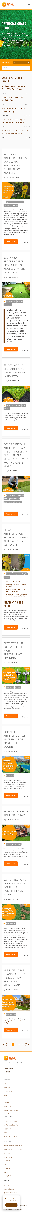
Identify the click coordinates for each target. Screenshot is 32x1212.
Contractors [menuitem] (7, 1114)
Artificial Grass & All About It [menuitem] (12, 1110)
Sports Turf (10, 776)
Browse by (5, 62)
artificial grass (16, 405)
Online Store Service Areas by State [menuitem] (14, 1149)
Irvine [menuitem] (5, 1164)
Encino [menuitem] (6, 1172)
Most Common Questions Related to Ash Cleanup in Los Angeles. (16, 595)
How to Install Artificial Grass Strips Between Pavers (15, 132)
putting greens (11, 301)
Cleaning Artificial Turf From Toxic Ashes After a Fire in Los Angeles (16, 537)
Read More (10, 242)
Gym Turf (18, 687)
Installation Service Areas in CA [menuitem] (13, 1146)
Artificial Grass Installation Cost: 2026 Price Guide (14, 87)
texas (24, 405)
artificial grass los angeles (12, 499)
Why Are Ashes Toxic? (13, 582)
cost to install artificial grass (12, 502)
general (8, 844)
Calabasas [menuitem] (7, 1161)
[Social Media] (6, 1063)
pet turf (8, 405)
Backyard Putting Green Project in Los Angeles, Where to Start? (14, 265)
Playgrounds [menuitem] (7, 1129)
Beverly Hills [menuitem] (7, 1176)
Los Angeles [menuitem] (7, 1153)
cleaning (15, 205)
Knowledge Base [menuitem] (9, 1091)
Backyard (20, 202)
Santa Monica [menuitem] (8, 1157)
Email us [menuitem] (6, 1185)
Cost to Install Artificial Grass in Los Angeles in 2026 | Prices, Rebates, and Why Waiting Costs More (16, 455)
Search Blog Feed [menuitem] (9, 1106)
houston (6, 409)
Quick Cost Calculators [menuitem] (10, 1193)
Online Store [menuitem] (7, 1087)
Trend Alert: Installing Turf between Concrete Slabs (14, 121)
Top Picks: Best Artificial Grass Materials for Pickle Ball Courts (15, 739)
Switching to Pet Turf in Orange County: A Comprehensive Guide (16, 887)
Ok (11, 1205)
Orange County (11, 924)
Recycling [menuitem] (6, 1103)
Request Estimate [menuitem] (9, 1189)
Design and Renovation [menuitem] (10, 1136)
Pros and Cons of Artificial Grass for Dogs (13, 110)
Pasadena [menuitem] (7, 1168)
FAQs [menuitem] (5, 1095)
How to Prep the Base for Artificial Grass (13, 99)
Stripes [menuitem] (6, 1132)
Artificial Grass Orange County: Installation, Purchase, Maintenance (15, 978)
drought (15, 574)
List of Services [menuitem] (8, 1084)
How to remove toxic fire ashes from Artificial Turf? (15, 590)
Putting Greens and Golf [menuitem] (11, 1121)
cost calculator (10, 495)
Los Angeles (7, 205)
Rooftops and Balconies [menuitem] (11, 1125)
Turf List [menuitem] (6, 1099)
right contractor (11, 202)
